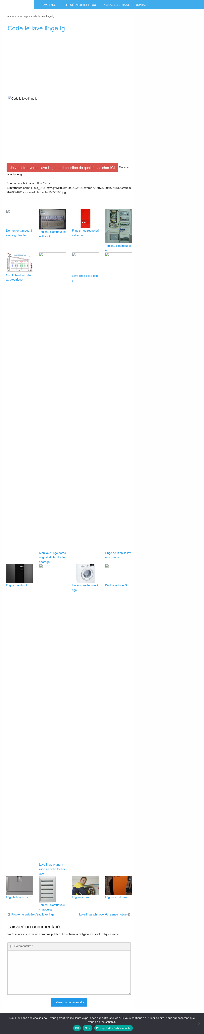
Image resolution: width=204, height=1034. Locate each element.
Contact (142, 5)
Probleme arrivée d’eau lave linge (32, 914)
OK (77, 1028)
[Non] (199, 1023)
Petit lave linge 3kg (117, 585)
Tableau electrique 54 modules (52, 907)
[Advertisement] (69, 65)
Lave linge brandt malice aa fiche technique (52, 868)
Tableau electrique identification (52, 233)
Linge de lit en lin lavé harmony (118, 555)
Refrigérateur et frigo (79, 5)
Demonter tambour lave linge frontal (19, 232)
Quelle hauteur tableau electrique (19, 277)
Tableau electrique (116, 5)
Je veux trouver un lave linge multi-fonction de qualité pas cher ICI (62, 167)
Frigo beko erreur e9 (19, 897)
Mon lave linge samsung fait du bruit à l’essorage (52, 557)
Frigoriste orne (81, 897)
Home (10, 16)
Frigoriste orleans (116, 897)
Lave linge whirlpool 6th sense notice (103, 914)
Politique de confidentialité (113, 1028)
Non (87, 1028)
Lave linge (49, 5)
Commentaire (23, 946)
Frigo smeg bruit (16, 585)
